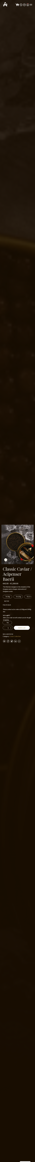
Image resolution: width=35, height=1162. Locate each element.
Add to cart (21, 628)
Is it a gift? (6, 615)
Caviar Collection (15, 636)
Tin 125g (18, 596)
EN (24, 4)
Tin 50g (7, 596)
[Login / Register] (27, 4)
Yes (8, 622)
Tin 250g (29, 596)
